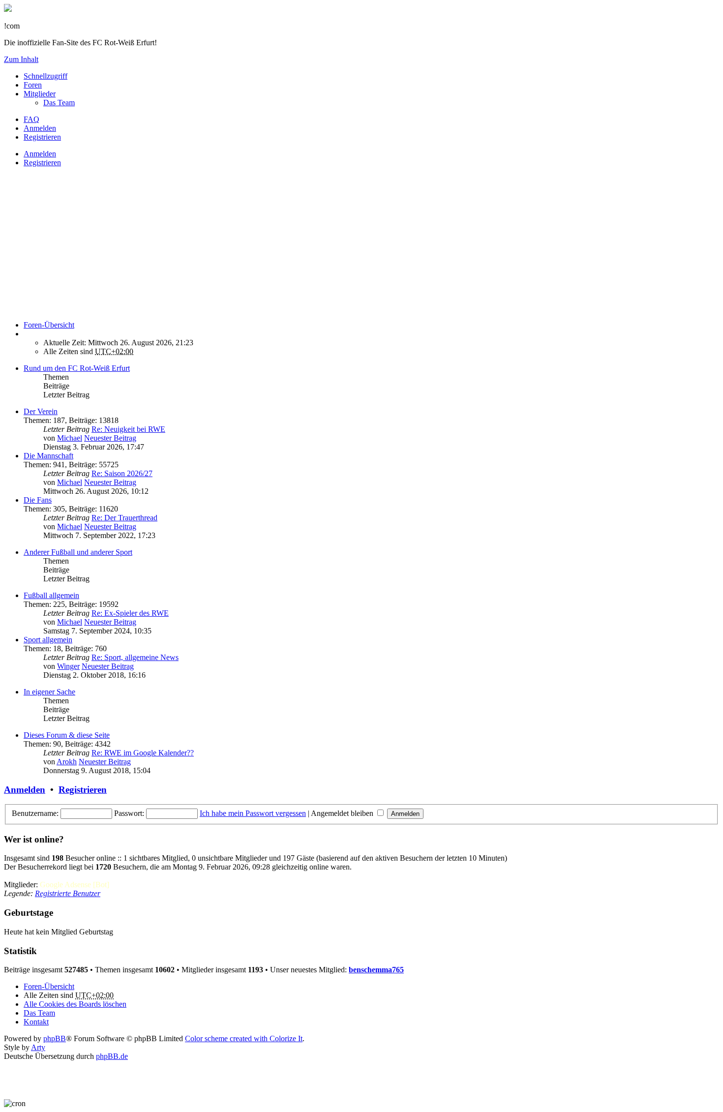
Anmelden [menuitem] (40, 128)
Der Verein (41, 411)
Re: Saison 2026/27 (121, 473)
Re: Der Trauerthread (124, 517)
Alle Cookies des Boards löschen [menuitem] (75, 1004)
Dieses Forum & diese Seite (67, 735)
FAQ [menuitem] (31, 119)
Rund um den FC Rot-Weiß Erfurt (77, 368)
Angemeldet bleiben (343, 813)
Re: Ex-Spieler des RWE (130, 613)
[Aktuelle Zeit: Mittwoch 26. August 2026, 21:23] (27, 334)
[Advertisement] (299, 244)
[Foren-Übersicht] (8, 9)
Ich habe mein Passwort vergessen (253, 813)
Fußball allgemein (51, 595)
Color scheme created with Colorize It (243, 1038)
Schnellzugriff (45, 76)
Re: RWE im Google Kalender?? (142, 753)
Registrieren (42, 162)
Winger (68, 666)
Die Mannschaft (48, 455)
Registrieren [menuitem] (42, 137)
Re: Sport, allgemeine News (135, 657)
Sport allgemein (48, 639)
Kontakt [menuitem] (36, 1022)
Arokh (67, 761)
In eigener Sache (49, 692)
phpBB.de (112, 1056)
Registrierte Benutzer (67, 893)
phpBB (54, 1038)
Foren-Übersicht (49, 986)
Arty (38, 1047)
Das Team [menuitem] (59, 102)
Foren (33, 85)
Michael (69, 438)
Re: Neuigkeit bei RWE (128, 429)
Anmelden (40, 154)
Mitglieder (40, 94)
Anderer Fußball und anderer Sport (78, 552)
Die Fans (38, 500)
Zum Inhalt (21, 59)
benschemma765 (376, 969)
